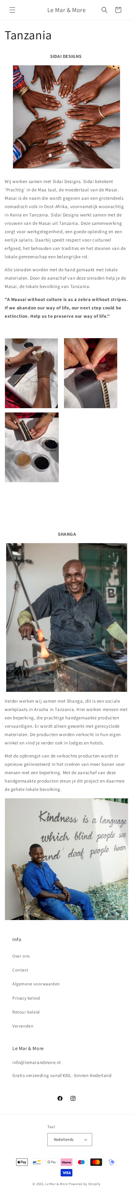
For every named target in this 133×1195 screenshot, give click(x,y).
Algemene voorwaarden (36, 984)
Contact (20, 970)
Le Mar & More (56, 1184)
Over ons (21, 956)
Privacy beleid (26, 998)
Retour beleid (26, 1012)
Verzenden (22, 1026)
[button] (12, 10)
